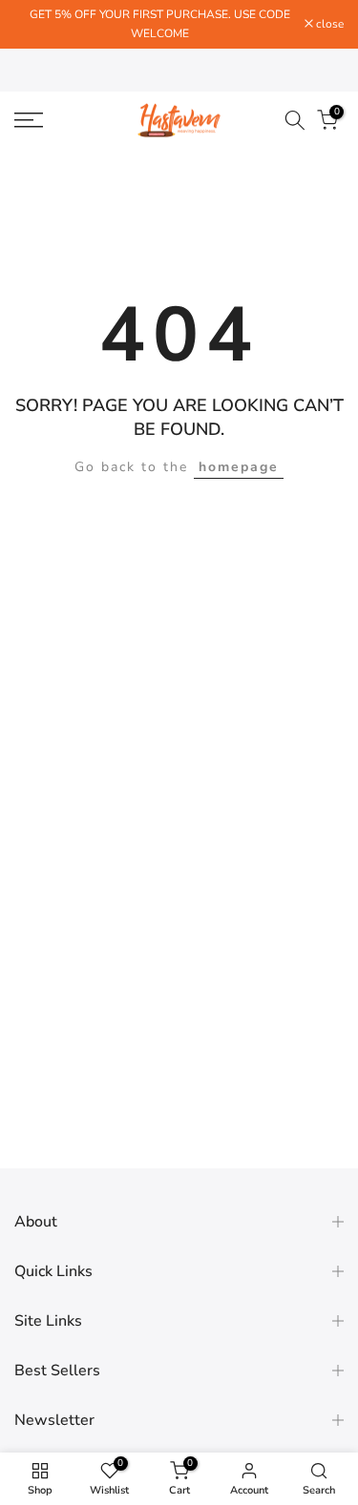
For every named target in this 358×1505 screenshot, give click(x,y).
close (328, 24)
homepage (239, 467)
